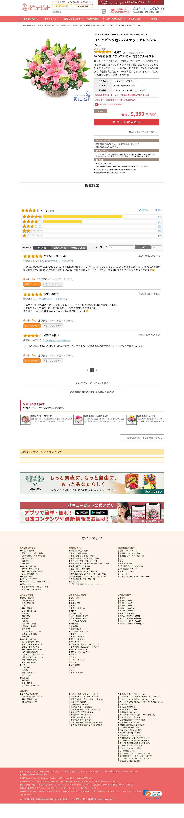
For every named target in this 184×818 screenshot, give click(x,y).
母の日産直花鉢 (66, 781)
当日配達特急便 (62, 6)
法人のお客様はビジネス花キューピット (47, 771)
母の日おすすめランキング (83, 781)
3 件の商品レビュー (133, 52)
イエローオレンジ (78, 659)
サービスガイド (58, 2)
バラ (121, 558)
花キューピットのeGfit (80, 652)
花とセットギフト (78, 639)
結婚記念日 (26, 563)
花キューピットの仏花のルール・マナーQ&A (137, 699)
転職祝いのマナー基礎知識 (81, 707)
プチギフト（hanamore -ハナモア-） (36, 581)
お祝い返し (26, 667)
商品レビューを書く (151, 210)
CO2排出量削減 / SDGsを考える (132, 725)
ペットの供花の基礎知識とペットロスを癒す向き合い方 (141, 701)
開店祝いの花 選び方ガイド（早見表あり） (87, 725)
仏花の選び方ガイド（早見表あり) (133, 720)
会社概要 (116, 771)
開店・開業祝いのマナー (31, 699)
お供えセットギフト (70, 791)
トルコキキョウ (126, 563)
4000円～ (127, 603)
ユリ (121, 561)
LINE (61, 778)
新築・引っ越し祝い (30, 610)
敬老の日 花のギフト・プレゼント (51, 785)
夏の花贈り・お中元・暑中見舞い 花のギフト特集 (90, 563)
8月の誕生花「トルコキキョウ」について (136, 756)
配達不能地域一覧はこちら (129, 144)
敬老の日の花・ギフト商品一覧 (83, 579)
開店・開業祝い (28, 558)
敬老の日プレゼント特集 (31, 589)
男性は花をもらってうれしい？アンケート (136, 738)
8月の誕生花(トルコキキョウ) (33, 556)
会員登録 (130, 2)
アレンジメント (77, 598)
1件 (159, 221)
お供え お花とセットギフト (32, 654)
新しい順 (42, 248)
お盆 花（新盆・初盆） (80, 553)
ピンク (73, 657)
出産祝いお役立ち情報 (79, 704)
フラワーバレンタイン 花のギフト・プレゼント (52, 788)
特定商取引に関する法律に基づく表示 (33, 775)
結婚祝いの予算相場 (78, 701)
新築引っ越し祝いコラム (80, 717)
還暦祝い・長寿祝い (30, 626)
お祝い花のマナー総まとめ (81, 720)
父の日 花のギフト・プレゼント (106, 781)
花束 (72, 600)
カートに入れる (129, 122)
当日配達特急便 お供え (31, 641)
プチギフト (26, 628)
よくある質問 (73, 2)
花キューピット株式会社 (85, 799)
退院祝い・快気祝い (30, 623)
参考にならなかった (52, 284)
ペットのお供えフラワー (31, 659)
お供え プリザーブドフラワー (33, 657)
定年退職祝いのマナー (30, 701)
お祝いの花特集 (28, 550)
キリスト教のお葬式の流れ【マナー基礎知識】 (138, 714)
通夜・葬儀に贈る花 (30, 574)
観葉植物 (25, 680)
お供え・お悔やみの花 (30, 568)
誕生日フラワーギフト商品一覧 (132, 556)
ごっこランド (69, 778)
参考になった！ (32, 284)
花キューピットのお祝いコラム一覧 (84, 696)
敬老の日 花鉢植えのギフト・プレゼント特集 (88, 574)
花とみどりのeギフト (79, 649)
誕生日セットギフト (127, 571)
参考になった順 (78, 248)
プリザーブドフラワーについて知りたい (135, 758)
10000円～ (127, 610)
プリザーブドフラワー (30, 579)
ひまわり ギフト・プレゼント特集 (35, 586)
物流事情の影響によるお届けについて (110, 172)
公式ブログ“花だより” (84, 778)
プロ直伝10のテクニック (129, 727)
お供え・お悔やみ (29, 566)
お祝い (24, 605)
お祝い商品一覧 (28, 603)
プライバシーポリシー (129, 771)
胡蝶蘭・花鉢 (27, 576)
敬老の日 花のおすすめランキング (84, 571)
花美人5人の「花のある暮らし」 (132, 730)
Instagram (44, 778)
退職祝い (25, 561)
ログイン (140, 2)
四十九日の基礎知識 (127, 707)
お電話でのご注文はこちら (122, 10)
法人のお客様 (83, 6)
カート (150, 2)
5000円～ (127, 605)
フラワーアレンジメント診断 (131, 745)
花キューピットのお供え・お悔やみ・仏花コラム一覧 (140, 696)
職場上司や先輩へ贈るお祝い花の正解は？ (87, 722)
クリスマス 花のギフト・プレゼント (78, 785)
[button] (152, 794)
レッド (73, 662)
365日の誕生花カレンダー (32, 696)
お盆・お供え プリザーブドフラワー (85, 558)
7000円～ (127, 608)
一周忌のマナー (126, 704)
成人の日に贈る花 (125, 785)
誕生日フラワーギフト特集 (32, 553)
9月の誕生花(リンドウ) (129, 568)
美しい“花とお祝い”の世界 (130, 732)
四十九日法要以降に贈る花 (32, 571)
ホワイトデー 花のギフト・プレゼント (84, 788)
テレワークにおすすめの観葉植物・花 (134, 740)
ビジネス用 (26, 675)
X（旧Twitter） (25, 778)
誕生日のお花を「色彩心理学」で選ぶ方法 (87, 699)
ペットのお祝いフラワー (31, 631)
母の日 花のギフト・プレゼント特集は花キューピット (39, 781)
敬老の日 (25, 636)
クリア (156, 247)
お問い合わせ (86, 2)
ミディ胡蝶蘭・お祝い (79, 616)
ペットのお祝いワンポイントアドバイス (86, 709)
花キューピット (25, 771)
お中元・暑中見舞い (30, 634)
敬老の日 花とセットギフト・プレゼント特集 (88, 576)
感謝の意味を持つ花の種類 (130, 761)
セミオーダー (76, 641)
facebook (36, 778)
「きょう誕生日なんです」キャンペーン (86, 584)
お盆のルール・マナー (128, 709)
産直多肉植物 (76, 628)
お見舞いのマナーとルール (81, 714)
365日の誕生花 (84, 791)
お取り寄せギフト (29, 672)
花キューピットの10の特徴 (130, 748)
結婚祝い (25, 618)
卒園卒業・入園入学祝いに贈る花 (32, 791)
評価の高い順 (60, 248)
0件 (159, 226)
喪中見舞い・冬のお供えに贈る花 (105, 785)
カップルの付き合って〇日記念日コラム (135, 753)
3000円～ (127, 600)
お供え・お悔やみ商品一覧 (32, 644)
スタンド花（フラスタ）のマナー (84, 712)
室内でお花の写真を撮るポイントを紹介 (135, 743)
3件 (51, 210)
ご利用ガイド (94, 771)
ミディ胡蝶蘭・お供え (79, 618)
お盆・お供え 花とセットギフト (83, 556)
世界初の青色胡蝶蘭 (78, 621)
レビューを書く (101, 49)
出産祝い (25, 621)
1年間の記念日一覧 (127, 750)
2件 (159, 216)
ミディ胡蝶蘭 (27, 683)
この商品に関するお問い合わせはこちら (90, 392)
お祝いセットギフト (53, 791)
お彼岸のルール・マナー (129, 712)
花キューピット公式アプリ (132, 791)
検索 (143, 247)
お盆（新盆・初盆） (30, 662)
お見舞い (25, 670)
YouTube (53, 778)
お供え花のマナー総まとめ (130, 717)
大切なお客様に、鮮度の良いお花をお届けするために (117, 169)
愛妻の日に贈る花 (26, 788)
